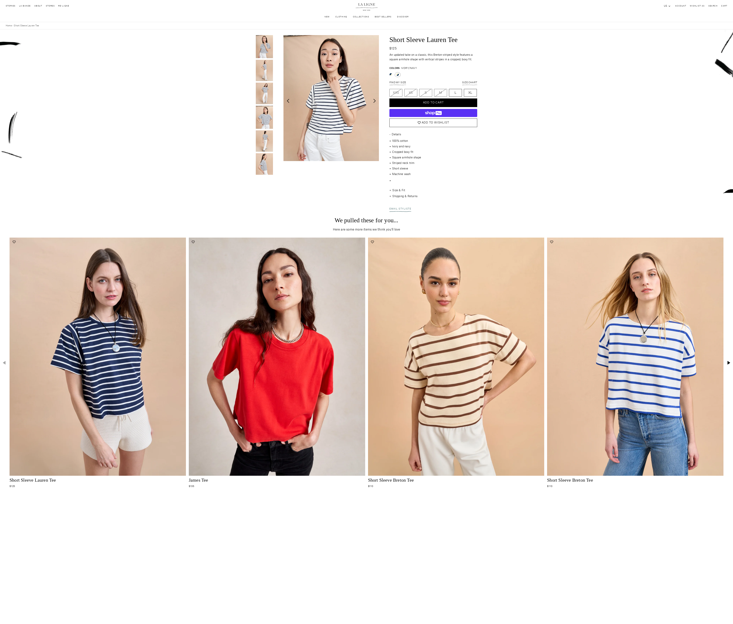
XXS (396, 92)
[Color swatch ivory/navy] (397, 74)
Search (713, 6)
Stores (50, 6)
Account (680, 6)
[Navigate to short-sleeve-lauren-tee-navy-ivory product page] (98, 357)
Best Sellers (383, 17)
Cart (724, 6)
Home (9, 26)
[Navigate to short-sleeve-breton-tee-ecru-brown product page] (456, 357)
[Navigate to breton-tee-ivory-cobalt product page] (635, 357)
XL (470, 92)
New (327, 17)
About (38, 6)
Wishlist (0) (697, 6)
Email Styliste (400, 209)
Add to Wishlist (435, 122)
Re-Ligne (63, 6)
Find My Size (397, 82)
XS (411, 92)
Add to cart (433, 102)
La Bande (25, 6)
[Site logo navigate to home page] (366, 7)
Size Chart (469, 82)
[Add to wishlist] (14, 242)
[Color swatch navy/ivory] (390, 74)
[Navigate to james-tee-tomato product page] (277, 357)
